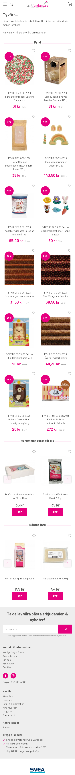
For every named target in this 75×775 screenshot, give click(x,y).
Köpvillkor (8, 696)
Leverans (7, 700)
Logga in (7, 711)
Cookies (7, 667)
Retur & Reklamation (13, 703)
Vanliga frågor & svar (14, 652)
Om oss (7, 659)
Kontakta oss (10, 656)
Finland (6, 727)
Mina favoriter (10, 707)
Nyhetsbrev (8, 663)
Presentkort (9, 715)
